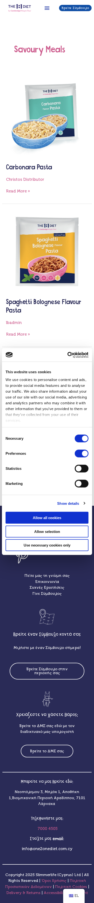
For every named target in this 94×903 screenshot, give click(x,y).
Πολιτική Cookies (71, 886)
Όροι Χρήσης (54, 880)
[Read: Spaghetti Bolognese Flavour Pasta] (47, 250)
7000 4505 (47, 828)
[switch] (81, 453)
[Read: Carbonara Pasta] (47, 116)
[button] (47, 8)
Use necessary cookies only (47, 545)
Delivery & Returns (23, 892)
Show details (68, 503)
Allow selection (47, 531)
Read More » (18, 190)
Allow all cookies (47, 518)
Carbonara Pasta (29, 167)
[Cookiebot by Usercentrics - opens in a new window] (67, 355)
